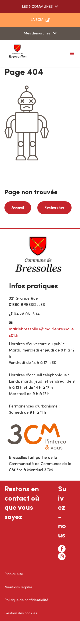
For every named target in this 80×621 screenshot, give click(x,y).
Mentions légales (18, 587)
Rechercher (54, 208)
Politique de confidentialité (26, 600)
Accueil (18, 208)
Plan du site (13, 574)
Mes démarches (37, 33)
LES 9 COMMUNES (37, 7)
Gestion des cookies (20, 613)
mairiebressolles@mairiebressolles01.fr (41, 332)
